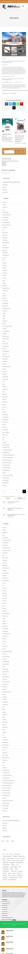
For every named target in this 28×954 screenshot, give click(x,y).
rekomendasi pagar (6, 465)
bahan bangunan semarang (7, 856)
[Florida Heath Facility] (4, 842)
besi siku (8, 860)
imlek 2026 (5, 321)
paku (4, 391)
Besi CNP (4, 267)
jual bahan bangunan (14, 866)
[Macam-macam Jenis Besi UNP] (5, 501)
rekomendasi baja (6, 447)
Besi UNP (4, 163)
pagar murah (5, 389)
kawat (4, 341)
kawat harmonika (6, 351)
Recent (20, 498)
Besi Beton (4, 164)
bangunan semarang (10, 858)
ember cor (4, 295)
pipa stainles (5, 401)
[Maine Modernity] (9, 842)
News (4, 381)
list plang (4, 371)
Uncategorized (5, 482)
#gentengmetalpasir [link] (23, 90)
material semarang (13, 871)
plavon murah (5, 429)
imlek (4, 318)
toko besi (20, 877)
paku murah (5, 396)
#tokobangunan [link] (5, 90)
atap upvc (11, 854)
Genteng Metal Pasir (19, 862)
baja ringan (5, 237)
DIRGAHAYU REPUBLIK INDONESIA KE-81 (10, 161)
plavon (4, 424)
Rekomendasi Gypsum (7, 462)
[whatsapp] (23, 1)
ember (4, 293)
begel (16, 858)
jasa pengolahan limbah (7, 326)
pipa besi (4, 399)
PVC (4, 439)
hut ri (17, 864)
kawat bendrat (5, 343)
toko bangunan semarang (13, 877)
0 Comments (11, 141)
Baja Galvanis (5, 232)
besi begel (5, 262)
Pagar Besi (4, 873)
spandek (14, 875)
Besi (19, 858)
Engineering (5, 300)
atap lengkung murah (7, 214)
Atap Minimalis (6, 217)
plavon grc (5, 427)
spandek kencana (19, 875)
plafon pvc (5, 406)
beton (4, 280)
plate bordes (5, 422)
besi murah (5, 272)
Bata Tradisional (6, 255)
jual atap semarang (6, 331)
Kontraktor (5, 361)
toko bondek (5, 879)
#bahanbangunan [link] (11, 90)
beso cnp (4, 278)
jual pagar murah (6, 336)
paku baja (4, 394)
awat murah (5, 227)
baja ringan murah (21, 856)
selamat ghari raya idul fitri (8, 475)
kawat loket (5, 353)
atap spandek (5, 219)
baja (3, 229)
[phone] (25, 1)
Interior (4, 323)
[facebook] (15, 1)
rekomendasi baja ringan (7, 449)
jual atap (4, 328)
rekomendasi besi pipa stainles (8, 455)
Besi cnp (4, 860)
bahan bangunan (17, 854)
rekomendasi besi (6, 452)
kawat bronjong (6, 346)
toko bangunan (5, 877)
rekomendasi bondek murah (8, 457)
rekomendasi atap (6, 444)
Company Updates (6, 288)
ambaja (4, 204)
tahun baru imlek (6, 477)
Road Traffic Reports (7, 467)
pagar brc (4, 386)
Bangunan (14, 93)
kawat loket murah (6, 356)
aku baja (4, 202)
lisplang (4, 369)
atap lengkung (5, 212)
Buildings (5, 285)
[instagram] (18, 1)
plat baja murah (6, 419)
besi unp (4, 275)
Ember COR (4, 162)
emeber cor (5, 298)
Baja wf (4, 858)
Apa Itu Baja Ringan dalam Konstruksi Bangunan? (15, 509)
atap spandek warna (6, 222)
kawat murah (5, 358)
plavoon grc (5, 434)
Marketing (5, 374)
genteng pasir (5, 305)
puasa (4, 437)
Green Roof (5, 310)
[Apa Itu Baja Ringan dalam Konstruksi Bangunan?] (5, 508)
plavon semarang (6, 432)
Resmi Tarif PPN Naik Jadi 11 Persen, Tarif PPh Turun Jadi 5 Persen (16, 515)
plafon (4, 404)
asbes (4, 854)
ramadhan (4, 442)
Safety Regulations (6, 470)
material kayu (5, 376)
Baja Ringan (5, 240)
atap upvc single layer (7, 224)
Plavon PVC (4, 165)
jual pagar (5, 333)
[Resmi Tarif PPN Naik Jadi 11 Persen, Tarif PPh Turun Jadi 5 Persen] (5, 514)
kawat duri (5, 348)
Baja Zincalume (6, 247)
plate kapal (4, 875)
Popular (8, 498)
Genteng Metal (5, 303)
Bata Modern (5, 252)
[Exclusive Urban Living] (14, 842)
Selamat (4, 472)
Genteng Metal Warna (6, 864)
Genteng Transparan (6, 308)
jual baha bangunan (6, 866)
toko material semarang (12, 879)
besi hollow (5, 270)
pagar (4, 384)
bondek (4, 283)
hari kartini (13, 864)
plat (3, 409)
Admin (4, 93)
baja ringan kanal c (6, 242)
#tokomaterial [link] (17, 90)
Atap (4, 209)
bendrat (4, 257)
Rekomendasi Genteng (7, 460)
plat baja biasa (5, 414)
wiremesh (4, 485)
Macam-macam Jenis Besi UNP (13, 501)
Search (6, 149)
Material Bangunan (6, 871)
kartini (20, 866)
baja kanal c (5, 235)
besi (3, 260)
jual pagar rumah (6, 338)
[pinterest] (20, 1)
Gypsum (4, 313)
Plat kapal (9, 875)
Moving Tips (5, 379)
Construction (5, 290)
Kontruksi (5, 363)
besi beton (5, 265)
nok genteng (20, 871)
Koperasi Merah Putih (7, 366)
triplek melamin (6, 480)
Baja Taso (4, 245)
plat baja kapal (5, 417)
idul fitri (4, 315)
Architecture (5, 207)
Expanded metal (5, 862)
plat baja (4, 412)
